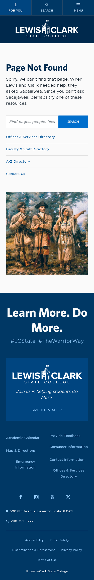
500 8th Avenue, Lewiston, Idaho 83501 (41, 511)
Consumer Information (68, 447)
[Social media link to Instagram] (39, 497)
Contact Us (15, 174)
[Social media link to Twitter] (71, 497)
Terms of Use (47, 560)
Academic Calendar (23, 438)
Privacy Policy (71, 550)
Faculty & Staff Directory (27, 149)
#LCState (23, 341)
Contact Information (66, 459)
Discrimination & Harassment (33, 550)
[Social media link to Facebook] (23, 497)
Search (73, 122)
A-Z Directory (18, 161)
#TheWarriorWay (61, 341)
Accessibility (34, 540)
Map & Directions (21, 450)
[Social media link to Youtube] (55, 497)
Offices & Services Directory (30, 137)
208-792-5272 (22, 521)
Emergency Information (25, 465)
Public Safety (59, 540)
